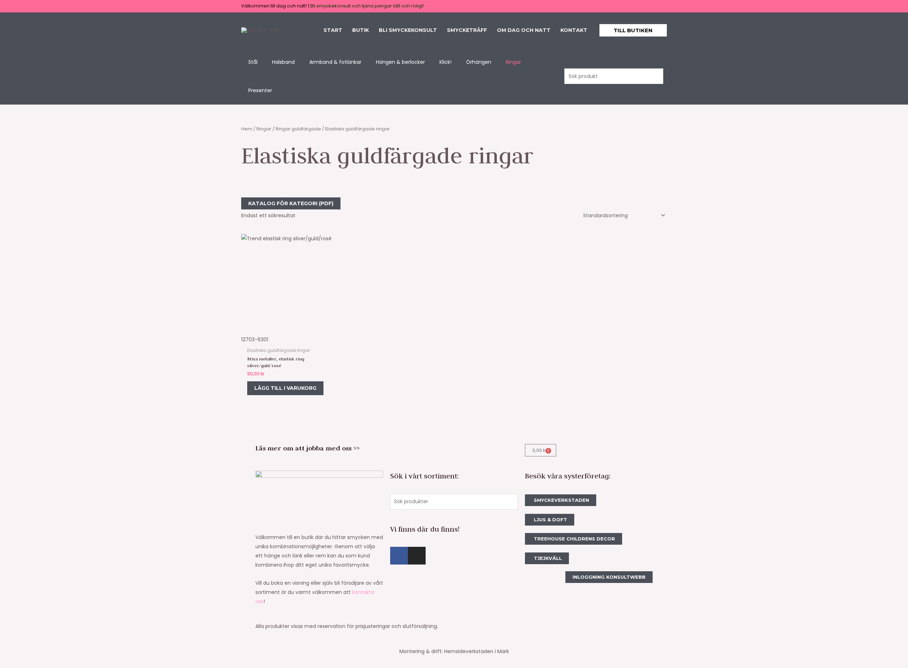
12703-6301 (254, 339)
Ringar (263, 128)
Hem (246, 128)
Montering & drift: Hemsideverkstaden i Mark (454, 651)
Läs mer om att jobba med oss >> (307, 448)
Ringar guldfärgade (298, 128)
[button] (633, 30)
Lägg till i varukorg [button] (285, 388)
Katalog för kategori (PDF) (290, 203)
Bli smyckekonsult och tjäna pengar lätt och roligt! (367, 5)
